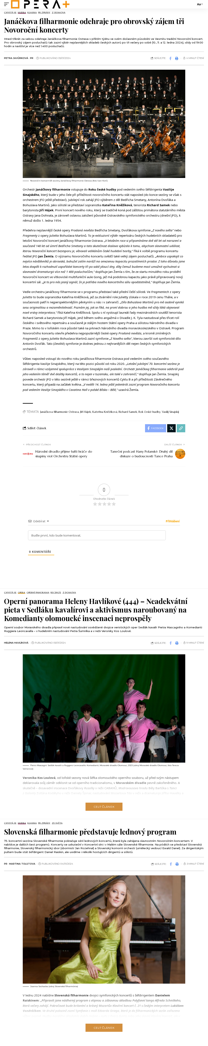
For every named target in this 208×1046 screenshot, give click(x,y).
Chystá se (10, 13)
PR (31, 58)
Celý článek (104, 806)
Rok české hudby (149, 412)
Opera (21, 593)
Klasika (32, 13)
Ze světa (57, 823)
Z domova (58, 13)
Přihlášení (172, 521)
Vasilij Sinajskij (170, 412)
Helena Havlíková (16, 642)
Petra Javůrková (16, 58)
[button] (7, 4)
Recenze (56, 593)
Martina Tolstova (22, 863)
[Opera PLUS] (40, 4)
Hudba (22, 13)
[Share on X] (171, 428)
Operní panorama (38, 593)
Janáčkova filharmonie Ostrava (59, 412)
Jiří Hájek (85, 412)
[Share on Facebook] (170, 58)
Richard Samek (128, 412)
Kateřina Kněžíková (104, 412)
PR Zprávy (44, 13)
